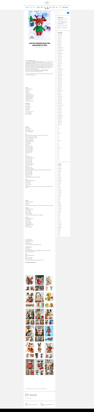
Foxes (54, 7)
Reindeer (59, 7)
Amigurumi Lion (59, 84)
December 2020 (60, 224)
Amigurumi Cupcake (60, 53)
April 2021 (59, 218)
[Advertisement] (39, 54)
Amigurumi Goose (60, 72)
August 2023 (59, 183)
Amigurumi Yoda (59, 124)
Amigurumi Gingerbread (60, 69)
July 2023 (59, 184)
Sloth (58, 155)
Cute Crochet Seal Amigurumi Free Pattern (63, 21)
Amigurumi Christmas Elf (61, 50)
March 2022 (59, 202)
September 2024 (60, 171)
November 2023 (60, 180)
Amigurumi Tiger (60, 118)
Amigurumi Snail (59, 112)
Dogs (47, 7)
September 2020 (60, 227)
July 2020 (59, 230)
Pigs (56, 7)
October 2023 (59, 181)
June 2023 (59, 186)
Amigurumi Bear (59, 37)
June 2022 (59, 199)
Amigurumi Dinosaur (60, 56)
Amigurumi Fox (59, 66)
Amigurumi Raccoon (60, 103)
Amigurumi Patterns (32, 7)
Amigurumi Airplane (60, 34)
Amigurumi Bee (59, 38)
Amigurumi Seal (59, 106)
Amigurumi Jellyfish (60, 78)
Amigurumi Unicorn (60, 121)
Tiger (58, 158)
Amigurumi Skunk (60, 109)
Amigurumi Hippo (60, 75)
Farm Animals (47, 8)
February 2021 (59, 221)
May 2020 (59, 233)
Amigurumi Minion (60, 87)
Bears (42, 7)
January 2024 (59, 177)
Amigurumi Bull (59, 41)
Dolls (50, 7)
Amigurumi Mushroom (60, 90)
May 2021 (59, 217)
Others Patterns (65, 7)
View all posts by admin (28, 398)
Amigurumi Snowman (60, 115)
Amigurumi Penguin (60, 99)
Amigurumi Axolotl (60, 35)
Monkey (58, 146)
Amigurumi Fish (59, 65)
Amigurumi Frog (59, 68)
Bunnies (38, 7)
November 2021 (59, 208)
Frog (58, 143)
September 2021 (60, 211)
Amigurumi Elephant (60, 63)
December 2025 (60, 165)
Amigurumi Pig (59, 100)
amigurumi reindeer (40, 388)
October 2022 (59, 193)
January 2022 (59, 205)
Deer (58, 136)
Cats (44, 7)
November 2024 (60, 168)
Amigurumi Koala (60, 81)
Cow (58, 134)
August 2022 (59, 196)
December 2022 (60, 190)
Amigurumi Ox (59, 93)
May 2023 (59, 187)
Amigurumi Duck (59, 62)
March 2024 (59, 174)
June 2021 (59, 215)
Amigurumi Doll (59, 59)
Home (27, 7)
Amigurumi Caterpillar (60, 47)
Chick (58, 131)
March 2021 (59, 220)
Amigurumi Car (59, 44)
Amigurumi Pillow (60, 102)
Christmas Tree (59, 133)
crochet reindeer (44, 388)
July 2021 (59, 214)
